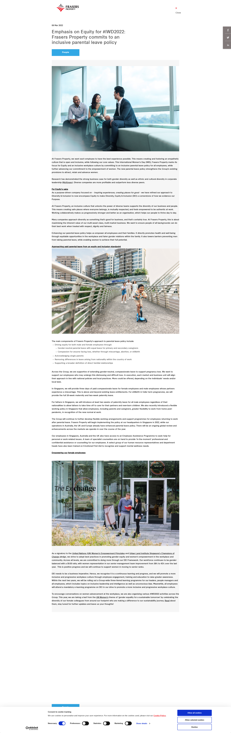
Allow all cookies (194, 713)
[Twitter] (228, 37)
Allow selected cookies (194, 720)
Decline (194, 727)
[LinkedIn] (228, 45)
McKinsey (67, 183)
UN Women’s (102, 597)
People (65, 52)
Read (167, 601)
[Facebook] (228, 30)
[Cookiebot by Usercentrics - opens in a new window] (31, 728)
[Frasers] (68, 8)
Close (176, 13)
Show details (141, 724)
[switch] (85, 723)
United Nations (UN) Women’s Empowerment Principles (98, 554)
